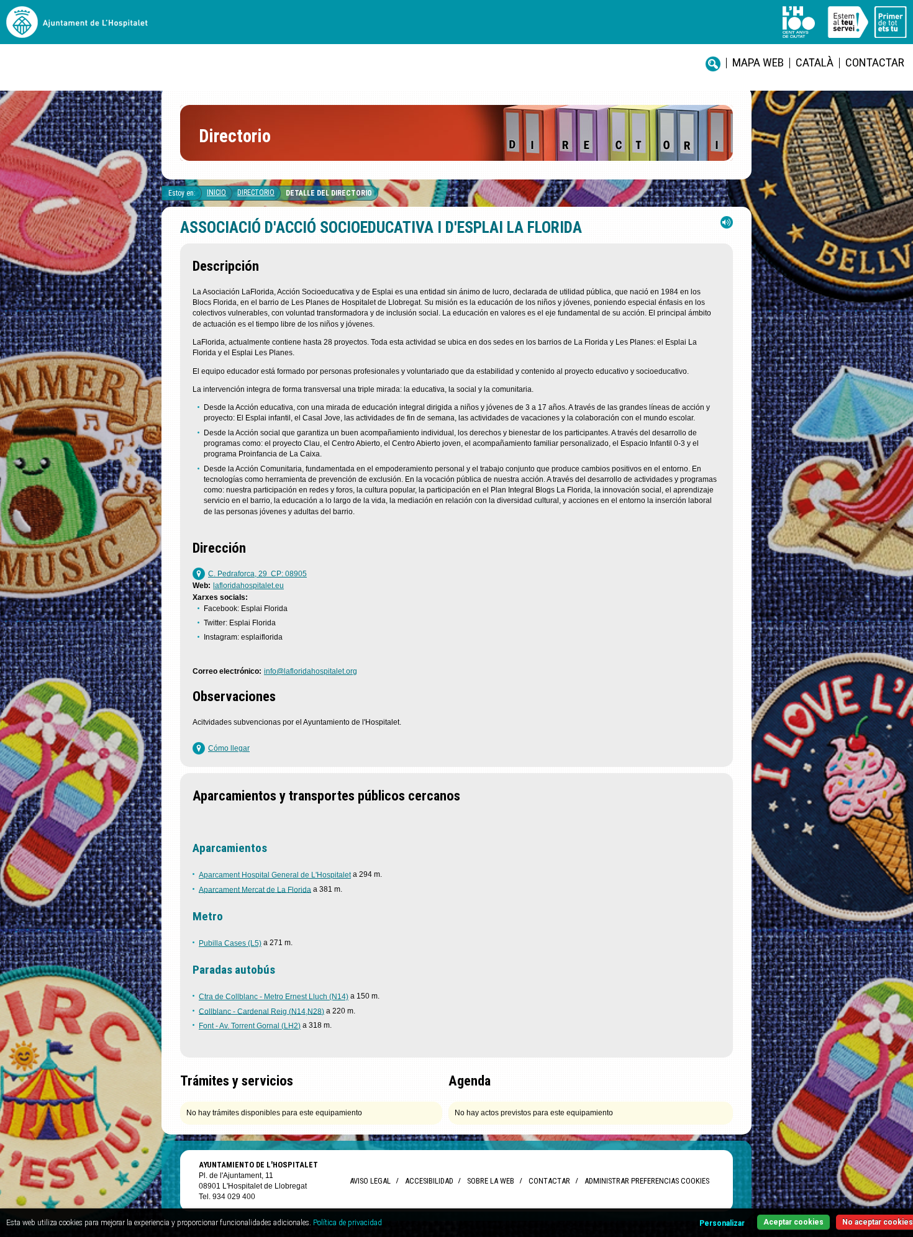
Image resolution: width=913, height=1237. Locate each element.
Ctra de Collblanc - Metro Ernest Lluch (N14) (273, 996)
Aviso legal (370, 1180)
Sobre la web (490, 1180)
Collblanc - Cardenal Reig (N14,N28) (261, 1011)
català (815, 62)
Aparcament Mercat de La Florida (255, 889)
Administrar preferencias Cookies (646, 1180)
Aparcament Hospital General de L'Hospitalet (275, 875)
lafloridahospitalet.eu (248, 585)
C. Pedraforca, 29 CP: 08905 (257, 573)
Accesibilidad (429, 1180)
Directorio (256, 192)
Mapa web (758, 62)
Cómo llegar (229, 748)
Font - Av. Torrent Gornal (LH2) (250, 1026)
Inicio (216, 192)
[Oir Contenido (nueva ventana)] (726, 225)
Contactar (874, 62)
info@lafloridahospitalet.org (310, 671)
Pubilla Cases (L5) (230, 943)
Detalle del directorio (329, 193)
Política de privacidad (347, 1222)
